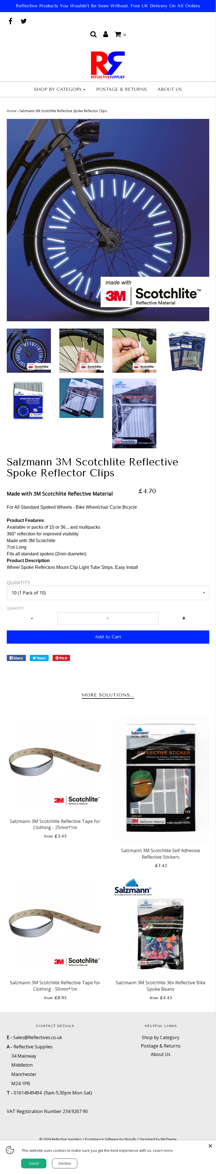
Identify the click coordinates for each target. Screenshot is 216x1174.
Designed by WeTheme (158, 1139)
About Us (170, 89)
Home (12, 110)
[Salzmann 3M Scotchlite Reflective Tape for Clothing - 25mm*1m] (55, 764)
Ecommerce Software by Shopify (110, 1139)
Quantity (18, 583)
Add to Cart (108, 636)
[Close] (210, 1146)
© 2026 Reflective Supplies (60, 1139)
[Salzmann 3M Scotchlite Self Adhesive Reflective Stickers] (160, 779)
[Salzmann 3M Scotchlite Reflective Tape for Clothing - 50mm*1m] (55, 925)
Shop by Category (160, 1037)
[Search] (93, 34)
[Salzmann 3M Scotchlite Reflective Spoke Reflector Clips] (29, 350)
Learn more (163, 1150)
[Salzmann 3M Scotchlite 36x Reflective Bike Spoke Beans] (160, 925)
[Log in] (105, 34)
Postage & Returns (121, 89)
